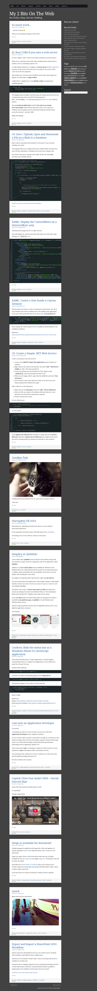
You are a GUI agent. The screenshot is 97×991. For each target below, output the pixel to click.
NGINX (49, 67)
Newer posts (57, 985)
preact (77, 75)
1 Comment (23, 510)
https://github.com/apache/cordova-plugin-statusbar (33, 701)
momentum (80, 73)
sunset (81, 80)
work (41, 767)
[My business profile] (83, 6)
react (82, 75)
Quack (15, 891)
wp (53, 710)
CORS (35, 63)
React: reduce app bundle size (71, 34)
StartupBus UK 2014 (24, 520)
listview (65, 73)
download (30, 211)
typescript (86, 80)
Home (12, 6)
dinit (36, 767)
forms (71, 71)
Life (17, 6)
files (34, 211)
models (74, 73)
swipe (39, 880)
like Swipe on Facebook (30, 864)
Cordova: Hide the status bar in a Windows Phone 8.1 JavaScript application (31, 651)
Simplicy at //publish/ (24, 554)
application (26, 767)
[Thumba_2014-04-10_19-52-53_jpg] (35, 925)
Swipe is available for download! (31, 843)
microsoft (28, 635)
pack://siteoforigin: (35, 247)
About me (64, 6)
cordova (30, 710)
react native (70, 77)
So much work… (21, 25)
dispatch (69, 68)
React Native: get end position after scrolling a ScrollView (75, 43)
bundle (71, 66)
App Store (43, 859)
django (74, 68)
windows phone (48, 635)
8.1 (26, 710)
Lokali (25, 850)
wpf (29, 342)
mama (34, 933)
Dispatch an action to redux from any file (74, 46)
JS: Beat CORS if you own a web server (34, 52)
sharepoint (29, 980)
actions (66, 66)
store (37, 635)
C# (26, 211)
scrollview (83, 78)
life (39, 767)
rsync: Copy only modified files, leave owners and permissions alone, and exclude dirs (75, 37)
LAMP (13, 71)
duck (31, 933)
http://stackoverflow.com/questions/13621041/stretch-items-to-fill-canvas (34, 335)
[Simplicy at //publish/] (17, 624)
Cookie (58, 988)
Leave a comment (26, 41)
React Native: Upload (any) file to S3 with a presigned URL (74, 53)
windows (41, 635)
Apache (54, 67)
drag (82, 68)
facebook (33, 880)
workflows (35, 980)
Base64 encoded (47, 99)
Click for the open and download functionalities (26, 203)
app (25, 635)
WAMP (53, 69)
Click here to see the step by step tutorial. (24, 972)
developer (32, 767)
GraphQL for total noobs (70, 30)
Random (23, 6)
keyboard (82, 71)
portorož (73, 75)
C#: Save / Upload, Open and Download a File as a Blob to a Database (35, 136)
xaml (31, 342)
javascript (35, 710)
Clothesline (50, 532)
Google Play (28, 859)
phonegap (40, 710)
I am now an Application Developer (33, 723)
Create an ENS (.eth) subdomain (72, 32)
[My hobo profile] (86, 6)
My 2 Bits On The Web (31, 13)
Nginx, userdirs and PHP (70, 40)
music (83, 73)
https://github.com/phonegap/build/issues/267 (42, 703)
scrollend (78, 78)
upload (38, 211)
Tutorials (38, 6)
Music (44, 6)
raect (80, 75)
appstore (28, 880)
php (69, 75)
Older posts (13, 985)
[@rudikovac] (80, 6)
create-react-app (81, 66)
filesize (67, 71)
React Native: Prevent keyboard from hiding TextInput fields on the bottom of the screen (75, 57)
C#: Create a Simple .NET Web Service (34, 353)
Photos (51, 6)
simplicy (33, 635)
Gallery (57, 6)
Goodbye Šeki (20, 457)
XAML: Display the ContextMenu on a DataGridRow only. (34, 223)
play (37, 880)
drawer (84, 68)
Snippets (30, 6)
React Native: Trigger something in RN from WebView (75, 49)
